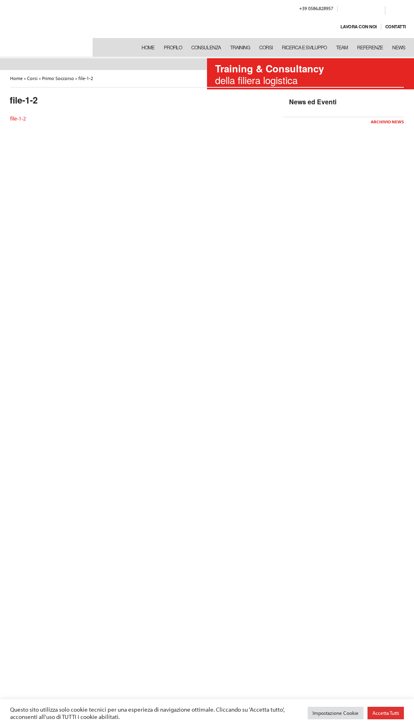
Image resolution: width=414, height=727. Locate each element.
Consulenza (206, 47)
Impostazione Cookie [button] (336, 713)
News (398, 47)
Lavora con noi (358, 26)
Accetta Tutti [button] (385, 713)
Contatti (395, 26)
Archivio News (387, 122)
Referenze (370, 47)
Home (148, 47)
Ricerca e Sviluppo (304, 47)
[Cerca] (392, 9)
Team (342, 47)
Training (240, 47)
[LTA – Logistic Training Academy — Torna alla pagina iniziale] (44, 28)
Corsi (265, 47)
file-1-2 (18, 118)
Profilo (173, 47)
